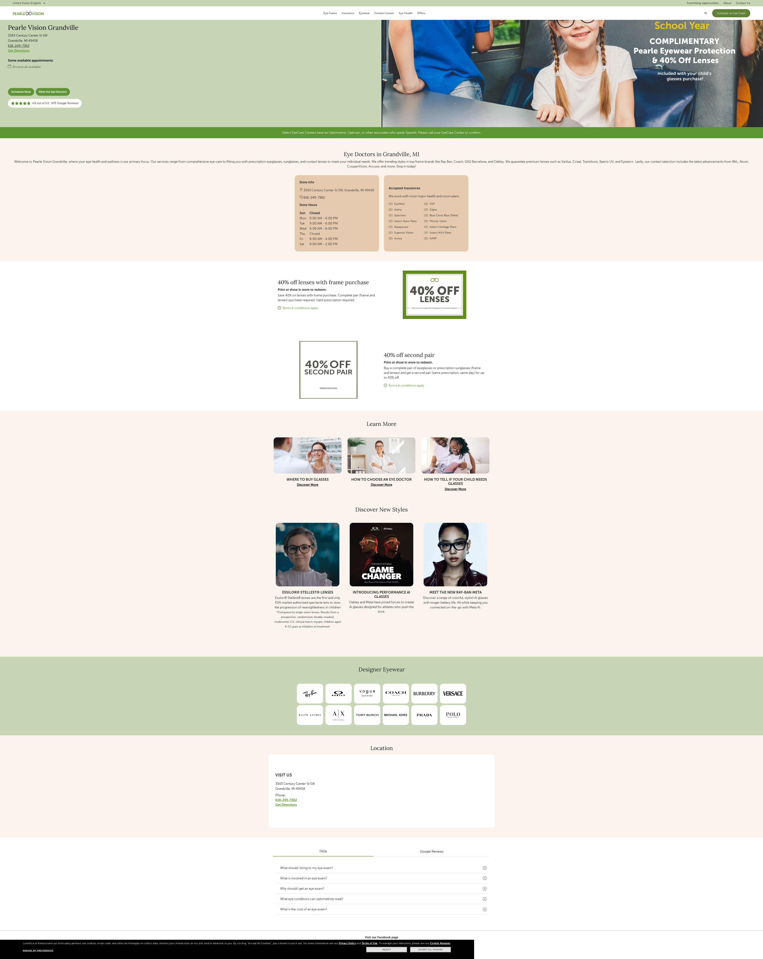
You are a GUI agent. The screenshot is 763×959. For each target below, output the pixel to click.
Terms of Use (370, 943)
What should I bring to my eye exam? (306, 868)
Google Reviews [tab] (431, 851)
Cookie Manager (440, 943)
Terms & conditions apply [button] (300, 308)
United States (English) (27, 3)
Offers (421, 13)
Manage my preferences (38, 950)
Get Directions (18, 51)
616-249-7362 (18, 46)
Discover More (307, 485)
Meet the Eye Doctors (53, 92)
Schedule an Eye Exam (731, 13)
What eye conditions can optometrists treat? (311, 899)
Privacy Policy (347, 943)
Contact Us (743, 3)
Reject (386, 949)
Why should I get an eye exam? (302, 888)
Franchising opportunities (703, 3)
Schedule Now (21, 92)
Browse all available (27, 67)
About (727, 3)
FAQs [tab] (323, 851)
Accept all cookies (430, 949)
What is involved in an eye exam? (303, 878)
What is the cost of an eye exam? (303, 909)
